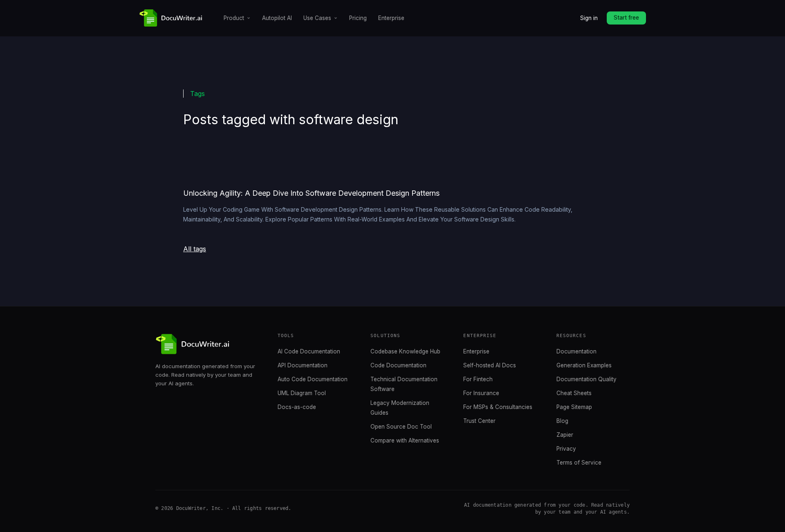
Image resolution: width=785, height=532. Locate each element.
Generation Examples (584, 365)
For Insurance (481, 393)
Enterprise (391, 18)
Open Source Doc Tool (401, 426)
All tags (194, 249)
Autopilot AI (277, 18)
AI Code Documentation (309, 351)
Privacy (566, 448)
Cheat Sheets (574, 393)
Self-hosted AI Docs (489, 365)
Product (234, 18)
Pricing (358, 18)
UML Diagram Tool (302, 393)
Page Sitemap (574, 407)
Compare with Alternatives (404, 440)
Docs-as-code (297, 407)
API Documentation (302, 365)
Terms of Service (578, 462)
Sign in (589, 18)
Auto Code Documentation (313, 379)
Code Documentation (398, 365)
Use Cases (317, 18)
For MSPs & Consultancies (497, 407)
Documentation (576, 351)
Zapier (564, 434)
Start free (626, 17)
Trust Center (479, 421)
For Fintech (478, 379)
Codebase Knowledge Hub (405, 351)
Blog (562, 421)
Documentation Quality (586, 379)
